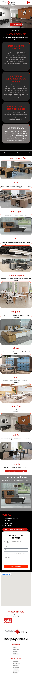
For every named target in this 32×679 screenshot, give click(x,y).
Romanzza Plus (16, 275)
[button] (3, 495)
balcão (16, 435)
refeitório (16, 406)
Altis (16, 238)
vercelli (16, 464)
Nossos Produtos (16, 658)
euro (16, 377)
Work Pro (16, 311)
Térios (16, 348)
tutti (16, 182)
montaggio (16, 211)
